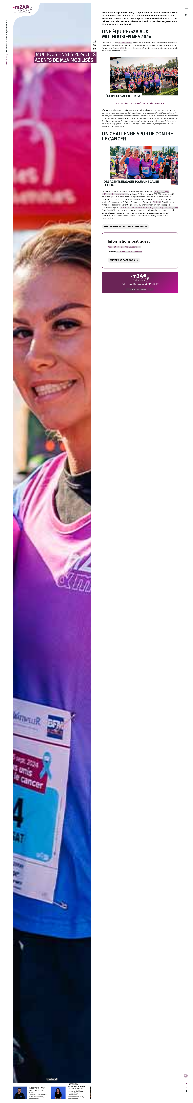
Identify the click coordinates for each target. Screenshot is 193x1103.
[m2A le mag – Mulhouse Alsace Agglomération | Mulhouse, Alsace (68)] (30, 9)
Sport (151, 289)
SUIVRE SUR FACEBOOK (122, 260)
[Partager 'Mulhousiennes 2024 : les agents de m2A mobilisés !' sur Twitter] (186, 1087)
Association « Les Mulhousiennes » (124, 247)
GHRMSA (157, 202)
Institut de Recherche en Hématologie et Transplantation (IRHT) (149, 208)
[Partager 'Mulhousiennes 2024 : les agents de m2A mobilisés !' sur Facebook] (186, 1083)
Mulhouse (142, 289)
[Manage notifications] (186, 1075)
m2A (122, 48)
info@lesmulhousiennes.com (129, 252)
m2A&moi (131, 289)
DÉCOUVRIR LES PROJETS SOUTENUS (124, 226)
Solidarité (53, 1079)
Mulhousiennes (125, 43)
